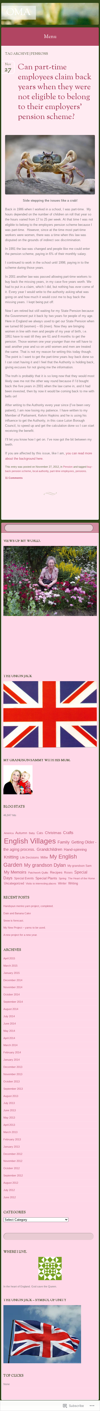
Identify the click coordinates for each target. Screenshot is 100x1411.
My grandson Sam (79, 865)
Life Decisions (29, 857)
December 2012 (12, 1153)
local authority (41, 471)
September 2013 (13, 1088)
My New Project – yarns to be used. (24, 927)
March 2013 (10, 1132)
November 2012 (12, 1160)
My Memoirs (15, 872)
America (9, 833)
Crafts (68, 832)
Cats (40, 833)
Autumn (21, 833)
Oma (18, 13)
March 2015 (10, 965)
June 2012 (9, 1197)
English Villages (30, 841)
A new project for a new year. (20, 934)
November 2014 (12, 987)
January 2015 (11, 972)
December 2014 (12, 980)
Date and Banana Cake (17, 913)
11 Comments (14, 477)
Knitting (11, 856)
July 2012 (9, 1190)
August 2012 (10, 1182)
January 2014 (11, 1059)
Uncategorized (14, 883)
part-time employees (62, 471)
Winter (62, 883)
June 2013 (9, 1110)
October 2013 (11, 1081)
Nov (7, 65)
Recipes (56, 872)
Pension (68, 466)
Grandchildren (49, 849)
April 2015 (9, 958)
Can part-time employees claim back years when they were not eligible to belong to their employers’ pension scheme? (55, 92)
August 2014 (10, 1009)
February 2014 (12, 1052)
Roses (68, 872)
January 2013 (11, 1146)
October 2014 (11, 994)
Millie (44, 857)
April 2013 (9, 1124)
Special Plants (46, 878)
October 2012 (11, 1168)
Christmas (53, 833)
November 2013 (12, 1074)
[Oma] (41, 14)
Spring (62, 878)
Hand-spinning (75, 849)
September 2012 (13, 1175)
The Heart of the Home (81, 878)
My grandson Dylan (45, 865)
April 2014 (9, 1038)
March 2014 (10, 1045)
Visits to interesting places (41, 883)
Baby (32, 833)
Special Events (24, 878)
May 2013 (9, 1117)
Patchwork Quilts (38, 872)
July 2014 (9, 1016)
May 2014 (9, 1030)
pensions (80, 471)
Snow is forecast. (13, 920)
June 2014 (9, 1023)
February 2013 (12, 1139)
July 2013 (9, 1103)
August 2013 (10, 1096)
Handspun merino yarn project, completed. (28, 906)
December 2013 (12, 1066)
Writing (73, 883)
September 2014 (13, 1001)
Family (64, 842)
